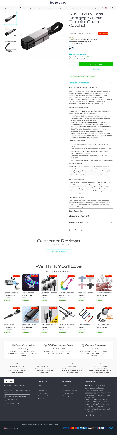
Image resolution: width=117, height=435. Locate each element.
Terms (43, 424)
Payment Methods (69, 388)
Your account (48, 8)
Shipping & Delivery (76, 8)
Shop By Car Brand (34, 8)
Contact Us (42, 390)
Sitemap (41, 398)
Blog (40, 385)
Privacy (47, 424)
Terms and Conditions (46, 396)
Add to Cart (96, 64)
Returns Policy (68, 393)
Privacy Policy (43, 393)
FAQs (64, 385)
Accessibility (55, 424)
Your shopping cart (92, 8)
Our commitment (91, 399)
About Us (41, 388)
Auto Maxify (90, 385)
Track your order (61, 8)
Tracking (65, 396)
